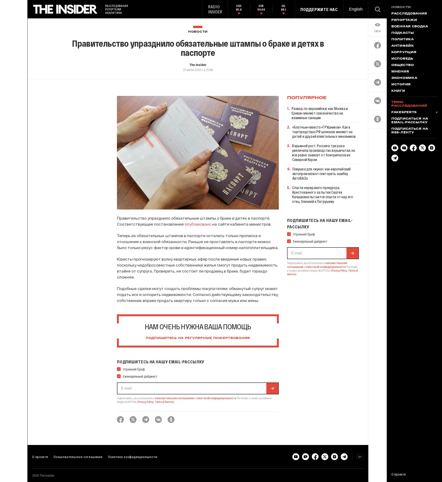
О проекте (40, 457)
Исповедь (402, 58)
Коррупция (403, 52)
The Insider (197, 65)
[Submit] (272, 388)
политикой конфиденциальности (216, 398)
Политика (402, 39)
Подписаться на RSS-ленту (409, 131)
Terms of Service (164, 401)
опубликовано (198, 224)
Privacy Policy (146, 401)
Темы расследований (409, 104)
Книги (398, 91)
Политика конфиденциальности (132, 457)
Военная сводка (409, 26)
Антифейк (402, 46)
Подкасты (402, 33)
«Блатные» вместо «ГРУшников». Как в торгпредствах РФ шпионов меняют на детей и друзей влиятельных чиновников (324, 131)
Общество (402, 65)
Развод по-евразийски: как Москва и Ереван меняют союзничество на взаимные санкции (320, 113)
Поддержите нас (319, 9)
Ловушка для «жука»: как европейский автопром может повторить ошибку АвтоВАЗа (321, 173)
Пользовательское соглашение (78, 457)
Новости (198, 32)
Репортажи (404, 20)
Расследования (409, 13)
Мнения (400, 71)
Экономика (404, 78)
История (401, 84)
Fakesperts (404, 112)
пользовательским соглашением (174, 398)
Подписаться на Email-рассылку (409, 121)
